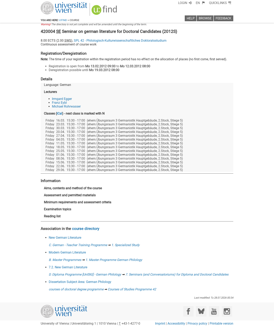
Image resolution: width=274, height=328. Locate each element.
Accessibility (176, 323)
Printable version (221, 323)
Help (191, 18)
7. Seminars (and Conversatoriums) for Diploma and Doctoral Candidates (176, 274)
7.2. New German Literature (68, 267)
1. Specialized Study (125, 245)
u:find (63, 20)
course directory (85, 228)
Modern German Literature (67, 252)
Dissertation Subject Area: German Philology (80, 282)
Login (182, 3)
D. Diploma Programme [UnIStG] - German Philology (85, 274)
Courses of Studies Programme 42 (132, 289)
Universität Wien (54, 3)
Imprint (160, 323)
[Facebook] (188, 311)
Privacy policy (197, 323)
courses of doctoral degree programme (76, 289)
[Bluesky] (201, 311)
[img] (104, 11)
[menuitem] (200, 3)
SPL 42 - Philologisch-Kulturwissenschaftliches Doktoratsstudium (120, 40)
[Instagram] (227, 311)
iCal (59, 113)
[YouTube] (214, 311)
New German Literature (65, 237)
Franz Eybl (59, 103)
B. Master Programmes (65, 260)
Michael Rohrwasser (66, 106)
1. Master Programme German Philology (113, 260)
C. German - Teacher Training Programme (78, 245)
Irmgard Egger (62, 99)
